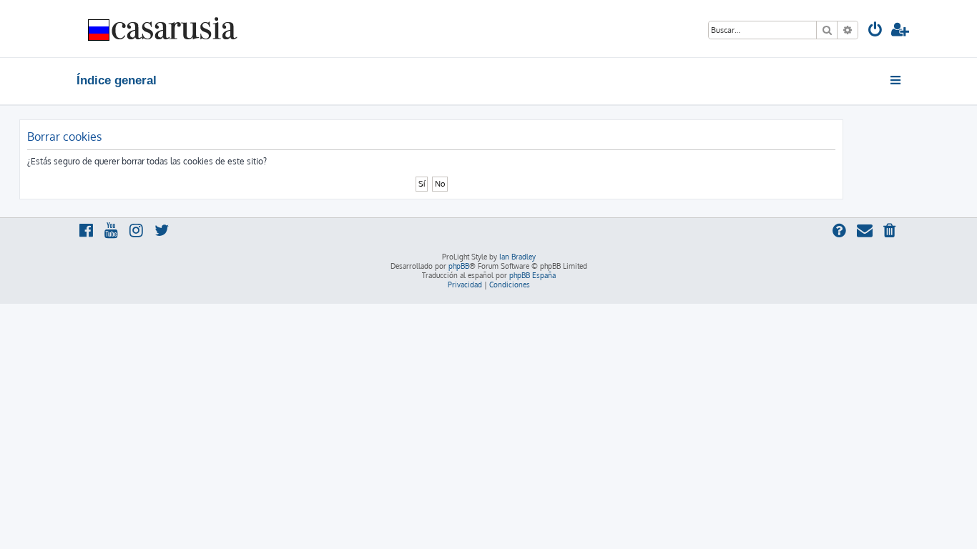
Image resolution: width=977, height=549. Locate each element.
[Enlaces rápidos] (896, 80)
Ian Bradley (517, 256)
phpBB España (532, 275)
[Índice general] (163, 28)
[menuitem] (875, 31)
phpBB (458, 266)
